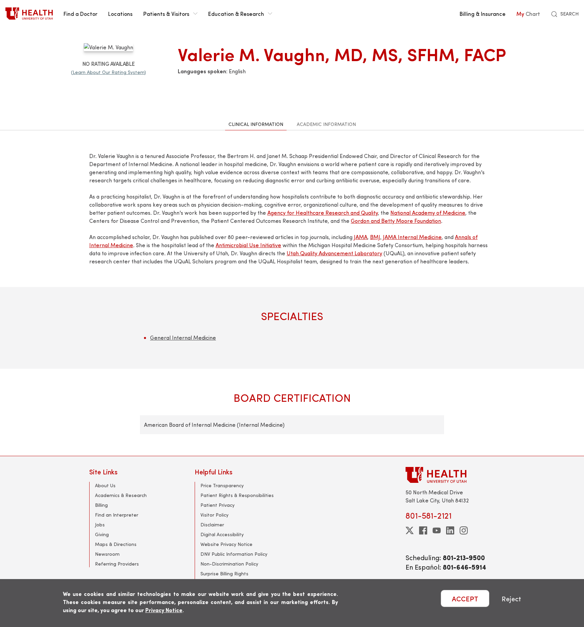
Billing (101, 505)
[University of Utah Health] (29, 13)
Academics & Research (121, 495)
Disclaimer (212, 524)
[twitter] (410, 530)
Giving (102, 534)
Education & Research (236, 13)
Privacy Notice (163, 610)
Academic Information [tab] (326, 124)
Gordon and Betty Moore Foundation (396, 220)
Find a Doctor (80, 13)
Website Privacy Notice (226, 544)
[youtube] (437, 530)
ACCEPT (465, 598)
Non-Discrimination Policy (229, 563)
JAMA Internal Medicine (412, 236)
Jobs (100, 524)
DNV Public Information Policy (233, 554)
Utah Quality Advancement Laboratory (334, 253)
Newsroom (107, 554)
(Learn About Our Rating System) (108, 72)
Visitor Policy (214, 515)
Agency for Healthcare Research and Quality (322, 212)
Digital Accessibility (222, 534)
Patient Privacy (217, 505)
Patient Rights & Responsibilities (237, 495)
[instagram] (464, 530)
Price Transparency (222, 485)
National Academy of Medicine (427, 212)
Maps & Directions (116, 544)
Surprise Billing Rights (224, 573)
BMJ (375, 236)
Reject (511, 598)
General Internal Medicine (183, 337)
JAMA (360, 236)
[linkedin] (450, 530)
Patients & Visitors (166, 13)
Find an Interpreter (116, 515)
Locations (120, 13)
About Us (105, 485)
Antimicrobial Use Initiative (248, 245)
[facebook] (423, 530)
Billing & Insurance (483, 13)
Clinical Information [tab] (255, 124)
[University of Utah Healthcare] (450, 475)
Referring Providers (117, 563)
